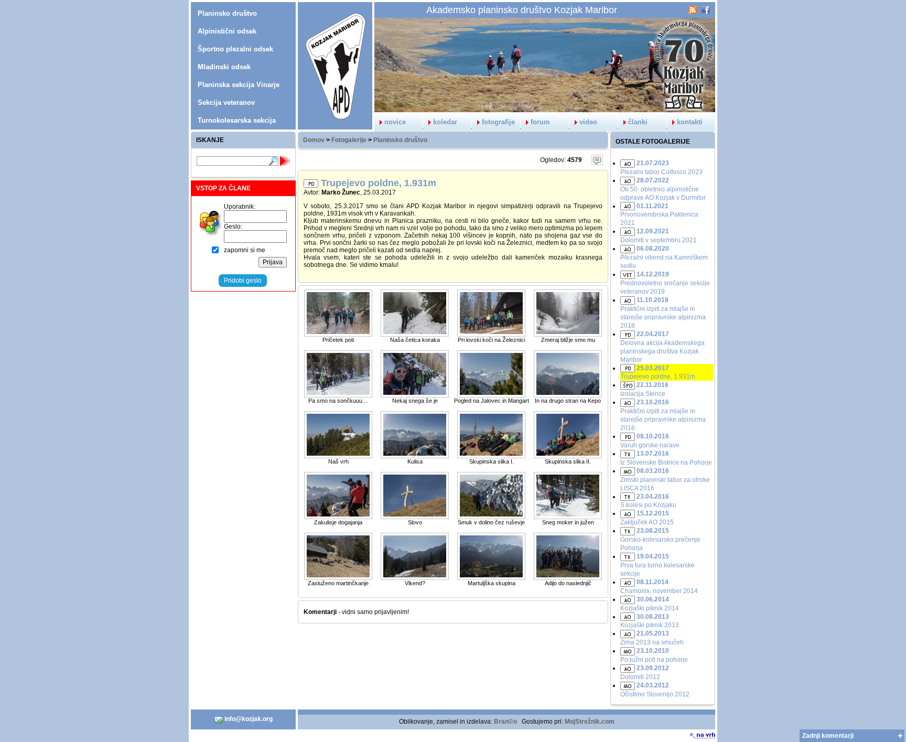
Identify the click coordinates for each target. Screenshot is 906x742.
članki (638, 122)
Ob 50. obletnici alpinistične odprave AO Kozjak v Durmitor (663, 189)
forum (540, 122)
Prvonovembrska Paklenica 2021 (659, 214)
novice (395, 122)
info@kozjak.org (248, 719)
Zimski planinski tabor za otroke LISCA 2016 (665, 479)
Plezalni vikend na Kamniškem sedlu (664, 257)
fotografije (498, 122)
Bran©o (505, 721)
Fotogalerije (348, 140)
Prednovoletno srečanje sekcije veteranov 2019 (665, 283)
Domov (314, 140)
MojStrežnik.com (589, 721)
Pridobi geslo (243, 280)
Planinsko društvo (400, 140)
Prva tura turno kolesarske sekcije (657, 565)
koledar (445, 122)
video (588, 122)
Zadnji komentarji (828, 735)
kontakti (690, 122)
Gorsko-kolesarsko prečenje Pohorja (660, 539)
